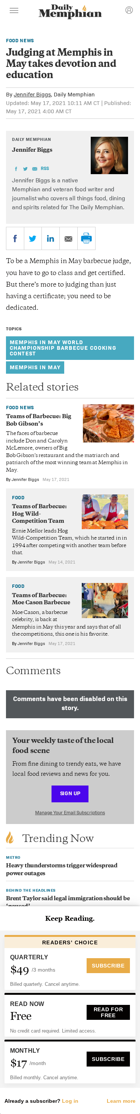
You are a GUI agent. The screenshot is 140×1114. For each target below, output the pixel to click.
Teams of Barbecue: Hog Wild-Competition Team (39, 514)
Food (18, 497)
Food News (20, 40)
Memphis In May (35, 367)
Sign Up (70, 793)
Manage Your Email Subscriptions (70, 812)
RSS (45, 168)
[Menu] (14, 11)
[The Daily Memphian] (70, 12)
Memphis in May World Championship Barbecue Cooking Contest (63, 348)
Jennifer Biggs (32, 94)
